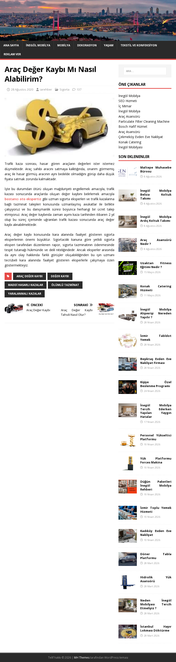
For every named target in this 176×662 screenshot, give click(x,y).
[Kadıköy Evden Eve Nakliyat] (127, 540)
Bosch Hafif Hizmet (132, 126)
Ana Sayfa (11, 45)
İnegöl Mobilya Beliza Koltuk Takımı (155, 194)
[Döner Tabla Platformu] (127, 563)
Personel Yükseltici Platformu (155, 437)
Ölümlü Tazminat (65, 285)
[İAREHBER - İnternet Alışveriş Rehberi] (88, 38)
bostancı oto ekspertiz (23, 199)
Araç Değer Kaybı (29, 276)
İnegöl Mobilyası (130, 147)
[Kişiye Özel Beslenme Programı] (127, 391)
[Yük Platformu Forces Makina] (127, 467)
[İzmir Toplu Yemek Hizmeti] (127, 517)
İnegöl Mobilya (38, 45)
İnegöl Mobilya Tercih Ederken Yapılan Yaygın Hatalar (155, 411)
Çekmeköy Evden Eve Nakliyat (140, 137)
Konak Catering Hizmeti (155, 288)
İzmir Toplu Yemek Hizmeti (155, 510)
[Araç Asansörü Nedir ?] (127, 249)
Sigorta (64, 89)
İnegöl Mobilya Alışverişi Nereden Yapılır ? (155, 313)
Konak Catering (129, 142)
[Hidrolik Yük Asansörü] (127, 586)
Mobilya (63, 45)
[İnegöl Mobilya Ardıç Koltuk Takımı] (127, 226)
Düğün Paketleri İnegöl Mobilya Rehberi (155, 485)
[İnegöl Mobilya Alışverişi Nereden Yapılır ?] (127, 318)
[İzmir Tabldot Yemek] (127, 345)
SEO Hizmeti (127, 101)
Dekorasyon (87, 45)
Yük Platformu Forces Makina (155, 460)
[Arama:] (145, 71)
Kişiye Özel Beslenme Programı (155, 384)
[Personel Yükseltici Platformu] (127, 444)
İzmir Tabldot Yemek (155, 338)
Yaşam (108, 45)
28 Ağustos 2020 (22, 89)
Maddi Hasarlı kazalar (25, 285)
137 (79, 89)
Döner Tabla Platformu (155, 556)
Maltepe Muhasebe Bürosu (155, 169)
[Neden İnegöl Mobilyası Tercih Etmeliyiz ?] (127, 609)
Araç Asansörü (129, 116)
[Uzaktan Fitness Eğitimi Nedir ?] (127, 272)
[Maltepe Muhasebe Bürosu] (127, 177)
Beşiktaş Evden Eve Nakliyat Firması (155, 361)
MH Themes (81, 657)
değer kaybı (60, 276)
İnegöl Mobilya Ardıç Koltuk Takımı (155, 219)
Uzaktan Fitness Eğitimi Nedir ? (155, 265)
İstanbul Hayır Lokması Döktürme (155, 628)
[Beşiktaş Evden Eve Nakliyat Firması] (127, 368)
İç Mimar (125, 106)
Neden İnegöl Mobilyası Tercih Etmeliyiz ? (155, 604)
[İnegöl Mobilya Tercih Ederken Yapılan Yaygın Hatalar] (127, 414)
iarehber (46, 89)
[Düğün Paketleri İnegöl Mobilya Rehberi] (127, 490)
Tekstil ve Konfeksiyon (139, 45)
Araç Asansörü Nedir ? (155, 242)
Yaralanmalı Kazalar (24, 294)
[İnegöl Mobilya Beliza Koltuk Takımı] (127, 200)
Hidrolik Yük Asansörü (155, 579)
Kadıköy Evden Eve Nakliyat (155, 533)
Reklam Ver (12, 54)
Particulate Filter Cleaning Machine (144, 121)
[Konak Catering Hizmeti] (127, 295)
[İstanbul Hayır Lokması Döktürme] (127, 636)
